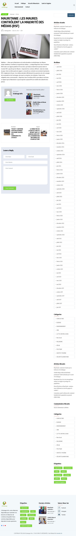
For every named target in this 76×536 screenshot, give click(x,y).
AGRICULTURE (60, 318)
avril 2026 (59, 82)
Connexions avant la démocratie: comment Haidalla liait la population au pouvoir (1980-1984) (64, 54)
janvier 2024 (60, 173)
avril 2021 (59, 276)
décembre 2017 (60, 288)
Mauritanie (58, 475)
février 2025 (60, 135)
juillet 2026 (59, 70)
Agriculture (58, 468)
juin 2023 (59, 200)
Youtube (64, 514)
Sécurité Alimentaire (33, 3)
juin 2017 (59, 307)
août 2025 (59, 112)
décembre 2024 (60, 143)
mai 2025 (59, 124)
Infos (56, 471)
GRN (58, 330)
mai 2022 (59, 250)
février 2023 (60, 215)
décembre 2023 (60, 177)
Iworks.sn (59, 533)
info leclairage (51, 511)
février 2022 (60, 261)
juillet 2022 (59, 242)
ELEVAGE (59, 322)
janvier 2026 (60, 93)
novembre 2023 (60, 181)
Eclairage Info (7, 30)
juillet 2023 (59, 196)
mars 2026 (59, 86)
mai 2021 (59, 273)
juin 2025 (59, 120)
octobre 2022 (60, 231)
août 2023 (59, 192)
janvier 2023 (60, 219)
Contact (27, 7)
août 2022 (59, 238)
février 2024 (60, 170)
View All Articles (10, 99)
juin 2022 (59, 246)
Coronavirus (68, 468)
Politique (23, 3)
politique (67, 475)
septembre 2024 (61, 154)
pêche (57, 478)
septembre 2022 (60, 234)
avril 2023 (59, 208)
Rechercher (71, 15)
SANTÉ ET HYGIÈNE (61, 353)
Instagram (64, 511)
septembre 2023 (60, 189)
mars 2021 (59, 280)
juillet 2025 (59, 116)
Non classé (59, 337)
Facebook (64, 508)
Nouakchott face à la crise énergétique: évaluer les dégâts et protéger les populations (39, 110)
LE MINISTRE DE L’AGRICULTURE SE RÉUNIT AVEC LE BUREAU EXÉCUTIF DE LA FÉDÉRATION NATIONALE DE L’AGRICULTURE (34, 134)
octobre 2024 (60, 150)
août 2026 (59, 67)
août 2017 (59, 299)
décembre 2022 (60, 223)
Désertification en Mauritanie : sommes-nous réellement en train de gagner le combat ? (63, 47)
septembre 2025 (60, 108)
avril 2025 (59, 128)
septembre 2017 (60, 296)
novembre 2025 (60, 101)
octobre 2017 (60, 292)
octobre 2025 (60, 105)
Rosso (64, 478)
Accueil (17, 3)
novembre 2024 (60, 147)
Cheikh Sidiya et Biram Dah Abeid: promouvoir (52, 518)
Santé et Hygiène (46, 3)
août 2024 (59, 158)
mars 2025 (59, 131)
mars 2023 (59, 212)
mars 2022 (59, 257)
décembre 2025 (60, 97)
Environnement (19, 7)
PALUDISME (59, 341)
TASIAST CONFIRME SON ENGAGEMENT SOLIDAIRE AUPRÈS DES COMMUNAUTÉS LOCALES (17, 133)
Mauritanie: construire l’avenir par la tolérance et (51, 508)
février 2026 (60, 89)
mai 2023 (59, 204)
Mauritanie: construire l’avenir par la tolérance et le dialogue (40, 95)
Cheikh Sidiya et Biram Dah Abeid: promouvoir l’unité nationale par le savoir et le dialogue (39, 103)
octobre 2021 (60, 269)
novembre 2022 (60, 227)
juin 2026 (59, 74)
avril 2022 (59, 254)
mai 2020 (59, 284)
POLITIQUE (4, 14)
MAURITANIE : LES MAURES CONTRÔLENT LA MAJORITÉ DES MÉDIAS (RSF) (22, 22)
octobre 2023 (60, 185)
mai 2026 (59, 78)
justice (63, 471)
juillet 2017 (59, 303)
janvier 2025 (60, 139)
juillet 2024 (59, 162)
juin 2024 (59, 166)
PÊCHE (58, 345)
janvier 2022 (60, 265)
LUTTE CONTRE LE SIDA (62, 334)
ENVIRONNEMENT (61, 326)
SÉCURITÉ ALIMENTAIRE (63, 357)
